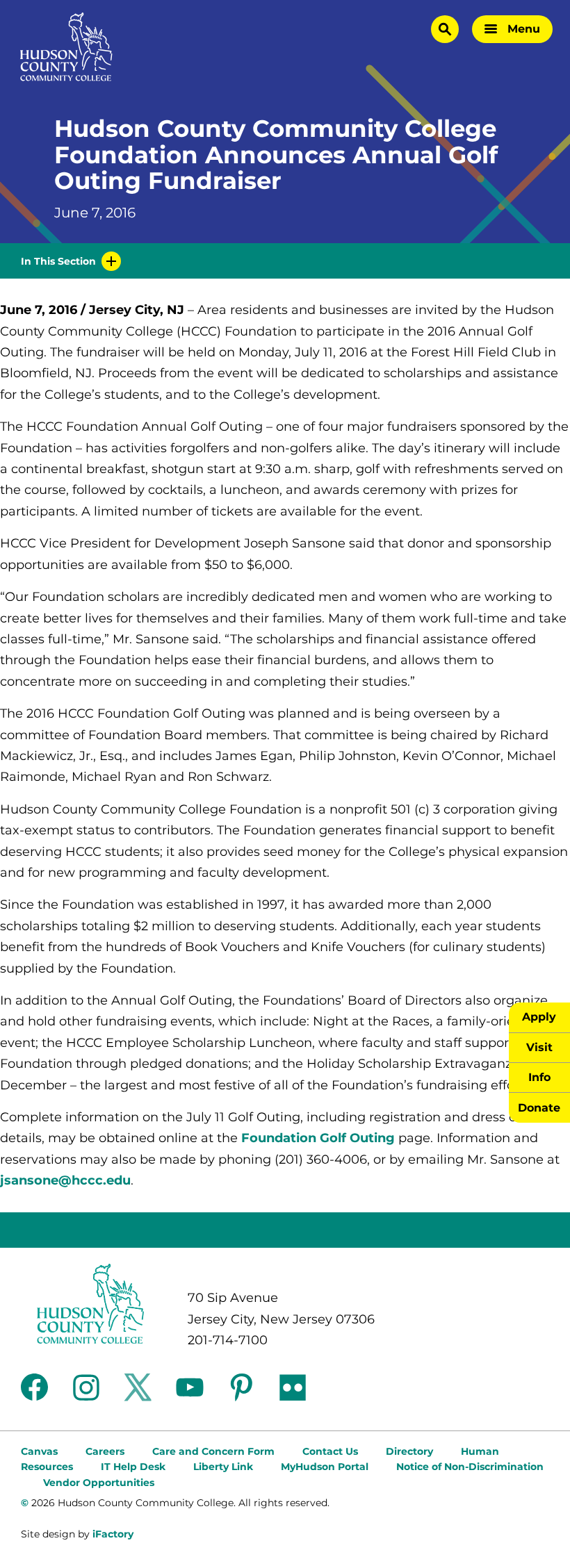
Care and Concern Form (213, 1451)
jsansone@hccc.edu (65, 1180)
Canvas (39, 1451)
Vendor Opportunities (98, 1482)
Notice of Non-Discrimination (470, 1466)
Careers (105, 1451)
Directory (409, 1451)
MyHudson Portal (324, 1466)
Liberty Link (223, 1466)
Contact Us (330, 1451)
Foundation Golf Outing (318, 1138)
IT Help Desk (133, 1466)
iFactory (112, 1534)
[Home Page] (66, 47)
